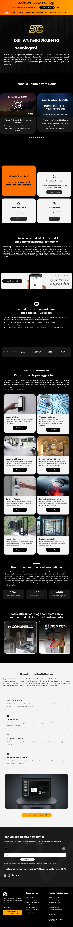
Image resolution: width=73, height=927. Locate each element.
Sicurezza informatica (55, 909)
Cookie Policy (7, 907)
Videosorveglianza (54, 902)
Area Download (63, 12)
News (46, 12)
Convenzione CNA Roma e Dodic (55, 121)
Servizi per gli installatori (34, 12)
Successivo (27, 859)
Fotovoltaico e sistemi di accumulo (55, 920)
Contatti (53, 12)
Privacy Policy (7, 905)
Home (6, 12)
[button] (29, 137)
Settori (21, 12)
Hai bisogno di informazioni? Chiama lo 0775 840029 (35, 869)
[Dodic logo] (5, 894)
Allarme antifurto (53, 897)
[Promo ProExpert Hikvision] (18, 105)
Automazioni (52, 914)
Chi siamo (14, 12)
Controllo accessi (53, 907)
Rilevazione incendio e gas (56, 904)
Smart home (52, 916)
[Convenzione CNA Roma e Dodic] (55, 105)
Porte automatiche (54, 912)
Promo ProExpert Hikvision (17, 120)
